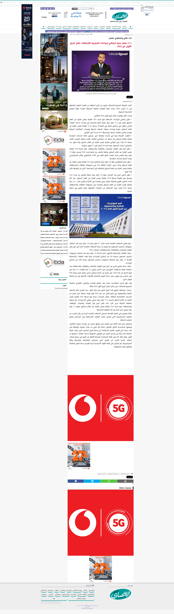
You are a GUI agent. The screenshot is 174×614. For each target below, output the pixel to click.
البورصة (108, 26)
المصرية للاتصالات (125, 473)
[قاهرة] (54, 189)
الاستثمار (83, 26)
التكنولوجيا (76, 26)
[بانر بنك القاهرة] (54, 162)
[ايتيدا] (54, 141)
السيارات (89, 26)
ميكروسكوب (51, 26)
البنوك (96, 26)
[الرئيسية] (130, 27)
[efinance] (26, 58)
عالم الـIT (58, 26)
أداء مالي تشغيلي (101, 473)
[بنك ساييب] (54, 69)
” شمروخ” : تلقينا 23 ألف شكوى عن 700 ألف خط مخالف (87, 31)
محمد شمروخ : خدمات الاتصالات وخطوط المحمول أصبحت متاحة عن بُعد (43, 237)
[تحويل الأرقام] (147, 16)
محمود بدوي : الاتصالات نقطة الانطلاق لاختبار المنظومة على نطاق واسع (42, 234)
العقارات (102, 26)
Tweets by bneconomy (61, 288)
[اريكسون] (54, 214)
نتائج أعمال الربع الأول (113, 473)
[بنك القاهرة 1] (79, 457)
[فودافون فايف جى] (101, 408)
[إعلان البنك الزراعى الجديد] (54, 96)
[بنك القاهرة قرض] (54, 121)
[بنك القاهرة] (54, 44)
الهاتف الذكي (67, 26)
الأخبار (124, 26)
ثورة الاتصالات (116, 26)
